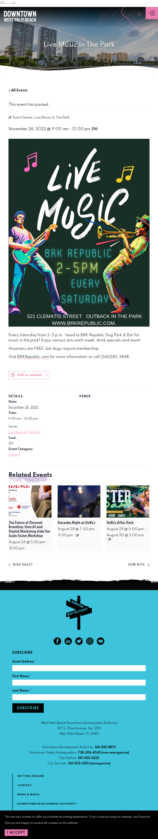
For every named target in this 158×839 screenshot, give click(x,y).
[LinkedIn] (68, 644)
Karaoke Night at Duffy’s (76, 522)
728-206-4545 (89, 752)
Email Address (24, 662)
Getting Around (30, 776)
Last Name (21, 691)
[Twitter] (79, 644)
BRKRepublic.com (33, 357)
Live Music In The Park (24, 432)
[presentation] (30, 501)
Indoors (14, 455)
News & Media (28, 794)
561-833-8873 (105, 747)
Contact (24, 785)
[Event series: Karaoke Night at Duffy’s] (77, 535)
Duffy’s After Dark (120, 522)
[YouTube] (100, 644)
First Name (21, 677)
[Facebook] (57, 644)
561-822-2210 (78, 763)
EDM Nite (137, 564)
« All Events (18, 90)
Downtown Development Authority (47, 804)
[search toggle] (139, 14)
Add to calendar (29, 375)
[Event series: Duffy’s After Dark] (109, 539)
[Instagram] (90, 644)
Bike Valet (22, 564)
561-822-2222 (88, 758)
